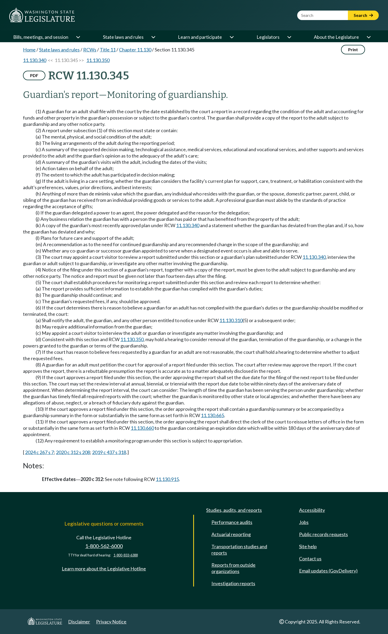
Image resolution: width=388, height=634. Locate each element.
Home (29, 50)
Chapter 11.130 (135, 50)
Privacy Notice (111, 622)
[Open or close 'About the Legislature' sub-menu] (368, 37)
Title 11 (108, 50)
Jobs (304, 522)
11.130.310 (231, 320)
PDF (34, 75)
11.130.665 (212, 415)
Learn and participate (200, 37)
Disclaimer (79, 622)
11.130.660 (142, 428)
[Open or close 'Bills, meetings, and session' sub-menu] (78, 37)
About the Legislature (336, 37)
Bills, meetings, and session (40, 37)
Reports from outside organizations (233, 568)
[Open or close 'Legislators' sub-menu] (289, 37)
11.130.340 (34, 60)
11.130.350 (98, 60)
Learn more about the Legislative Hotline (104, 568)
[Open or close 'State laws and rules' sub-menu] (153, 37)
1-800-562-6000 (104, 546)
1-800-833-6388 (125, 555)
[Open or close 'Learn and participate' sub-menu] (231, 37)
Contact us (310, 558)
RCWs (89, 50)
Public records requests (323, 534)
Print (353, 49)
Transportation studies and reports (239, 550)
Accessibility (312, 510)
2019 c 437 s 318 (109, 452)
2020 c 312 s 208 (73, 452)
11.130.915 (167, 479)
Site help (308, 546)
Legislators (268, 37)
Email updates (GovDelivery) (328, 571)
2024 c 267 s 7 (39, 452)
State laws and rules (123, 37)
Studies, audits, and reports (234, 510)
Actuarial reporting (231, 534)
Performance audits (231, 522)
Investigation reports (233, 583)
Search (361, 15)
